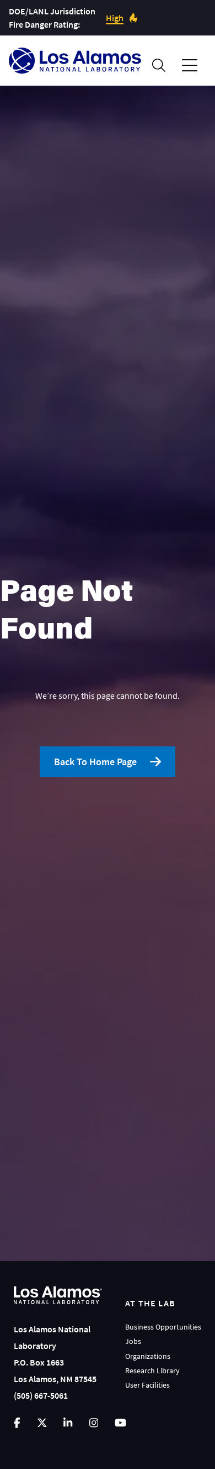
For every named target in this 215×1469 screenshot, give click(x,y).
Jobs (133, 1341)
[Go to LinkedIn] (67, 1423)
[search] (159, 65)
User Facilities (147, 1385)
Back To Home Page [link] (95, 761)
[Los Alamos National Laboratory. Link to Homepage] (75, 61)
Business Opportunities (163, 1327)
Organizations (147, 1356)
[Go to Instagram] (93, 1423)
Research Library (152, 1370)
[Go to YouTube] (120, 1423)
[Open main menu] (189, 66)
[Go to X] (42, 1423)
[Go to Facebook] (17, 1423)
